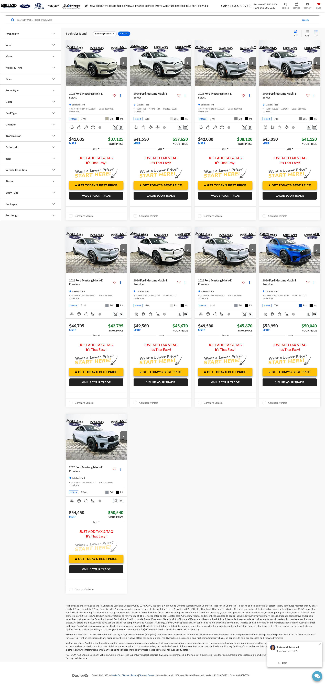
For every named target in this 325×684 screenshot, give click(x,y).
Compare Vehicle (84, 215)
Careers (180, 6)
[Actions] (120, 96)
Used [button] (120, 6)
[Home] (86, 6)
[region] (96, 158)
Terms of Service (147, 675)
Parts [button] (158, 6)
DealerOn (115, 675)
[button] (123, 63)
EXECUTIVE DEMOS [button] (106, 6)
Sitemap (125, 675)
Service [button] (149, 6)
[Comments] (115, 127)
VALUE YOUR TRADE (96, 195)
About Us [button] (168, 6)
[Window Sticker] (121, 127)
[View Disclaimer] (100, 127)
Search (305, 19)
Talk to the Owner (197, 6)
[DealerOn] (81, 675)
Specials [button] (129, 6)
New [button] (92, 6)
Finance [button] (139, 6)
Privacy (134, 675)
